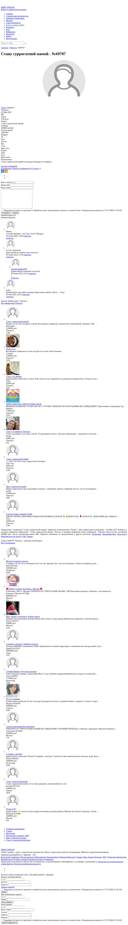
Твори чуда (11, 349)
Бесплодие (10, 833)
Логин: (4, 882)
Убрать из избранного (21, 168)
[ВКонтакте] (2, 171)
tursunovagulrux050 (19, 269)
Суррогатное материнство (17, 16)
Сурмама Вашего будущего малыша (21, 671)
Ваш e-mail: (6, 909)
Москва (9, 21)
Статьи (9, 831)
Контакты (10, 34)
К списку (35, 168)
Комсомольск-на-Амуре (11, 536)
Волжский (96, 534)
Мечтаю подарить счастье (17, 561)
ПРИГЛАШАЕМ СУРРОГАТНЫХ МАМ (23, 404)
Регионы (98, 857)
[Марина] (13, 402)
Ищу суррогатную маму (16, 487)
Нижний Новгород (67, 857)
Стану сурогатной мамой (17, 781)
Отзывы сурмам (20, 859)
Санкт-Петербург (13, 23)
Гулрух (4, 108)
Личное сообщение (9, 166)
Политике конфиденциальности (27, 864)
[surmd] (13, 484)
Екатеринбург (53, 857)
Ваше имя (5, 185)
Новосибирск (40, 857)
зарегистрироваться (9, 923)
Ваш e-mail (5, 182)
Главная (9, 14)
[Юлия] (13, 429)
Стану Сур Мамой (14, 376)
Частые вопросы (27, 857)
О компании (14, 857)
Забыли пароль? (8, 887)
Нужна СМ (11, 809)
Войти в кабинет (8, 10)
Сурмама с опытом (14, 754)
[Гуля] (13, 512)
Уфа (24, 536)
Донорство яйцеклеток (116, 857)
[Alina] (13, 374)
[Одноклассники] (6, 171)
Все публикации (8, 543)
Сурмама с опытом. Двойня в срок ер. (22, 644)
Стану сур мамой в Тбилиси (18, 431)
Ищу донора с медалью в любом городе (23, 616)
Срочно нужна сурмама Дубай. (19, 514)
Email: (3, 899)
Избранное (10, 32)
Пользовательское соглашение (40, 859)
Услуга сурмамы (13, 699)
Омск (85, 857)
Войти (9, 36)
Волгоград (122, 534)
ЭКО (104, 857)
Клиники (10, 27)
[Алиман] (13, 347)
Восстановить (7, 902)
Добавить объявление (15, 18)
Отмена (15, 213)
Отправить (6, 213)
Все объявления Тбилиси (11, 303)
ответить (27, 236)
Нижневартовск (109, 534)
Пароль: (4, 884)
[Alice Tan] (13, 457)
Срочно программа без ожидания (20, 726)
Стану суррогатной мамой (17, 459)
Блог (8, 30)
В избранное (6, 168)
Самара (79, 857)
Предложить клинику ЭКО (17, 836)
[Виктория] (13, 319)
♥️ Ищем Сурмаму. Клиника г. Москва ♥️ (24, 589)
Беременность (7, 859)
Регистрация (20, 10)
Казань (91, 857)
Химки (30, 536)
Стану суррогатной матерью (18, 840)
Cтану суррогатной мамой (17, 321)
